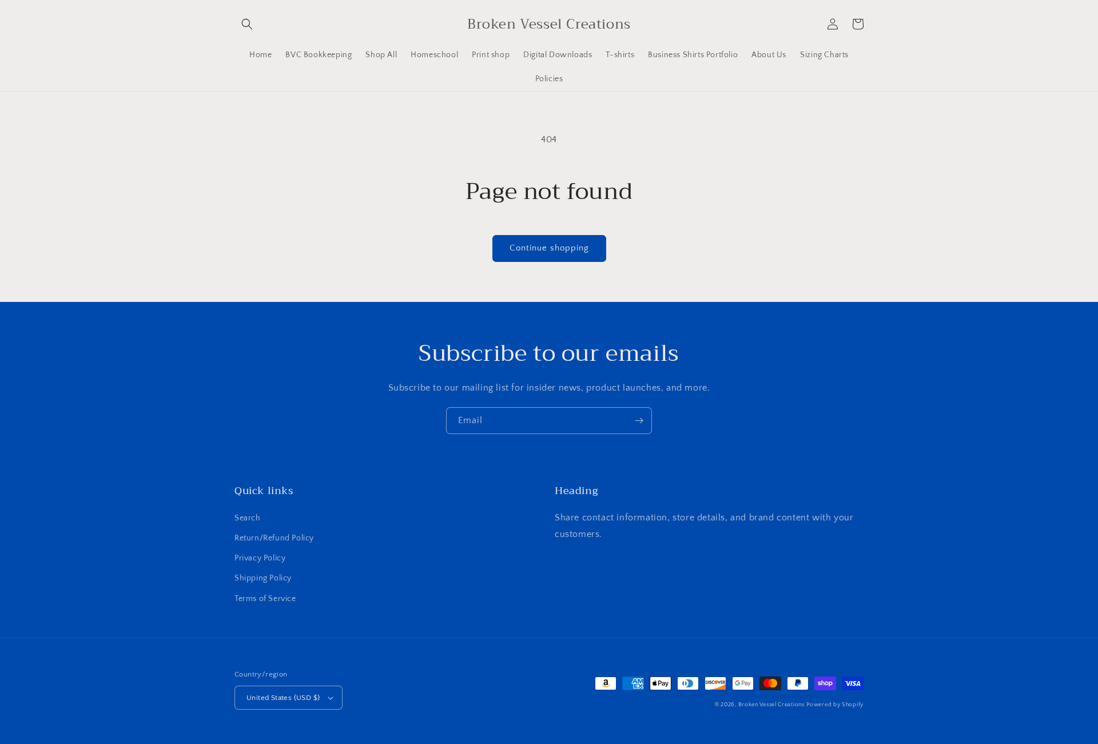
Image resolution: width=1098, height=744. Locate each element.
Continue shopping (549, 248)
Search (247, 518)
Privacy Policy (259, 558)
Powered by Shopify (835, 705)
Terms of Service (265, 598)
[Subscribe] (638, 420)
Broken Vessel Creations (771, 705)
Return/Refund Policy (274, 538)
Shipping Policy (263, 578)
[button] (247, 24)
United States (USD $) (283, 698)
